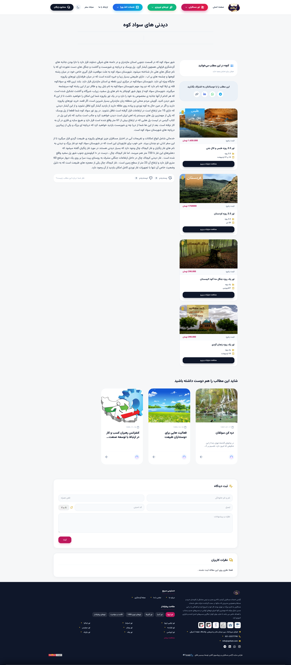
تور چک (129, 632)
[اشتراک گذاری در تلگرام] (220, 94)
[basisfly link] (55, 655)
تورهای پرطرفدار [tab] (99, 614)
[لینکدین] (230, 647)
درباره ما (172, 597)
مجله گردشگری (140, 597)
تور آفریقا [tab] (149, 614)
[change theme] (78, 7)
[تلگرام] (225, 647)
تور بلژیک (87, 632)
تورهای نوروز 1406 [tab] (134, 614)
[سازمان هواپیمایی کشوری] (238, 625)
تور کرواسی (171, 632)
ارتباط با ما (103, 7)
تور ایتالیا (87, 623)
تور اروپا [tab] (170, 614)
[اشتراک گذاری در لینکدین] (205, 94)
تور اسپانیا (128, 623)
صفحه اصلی (218, 7)
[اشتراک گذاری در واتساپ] (212, 94)
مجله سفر (89, 7)
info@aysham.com (230, 641)
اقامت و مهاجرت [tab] (116, 614)
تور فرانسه (171, 627)
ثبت (65, 540)
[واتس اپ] (234, 647)
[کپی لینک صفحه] (197, 94)
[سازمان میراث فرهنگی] (223, 625)
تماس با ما (157, 597)
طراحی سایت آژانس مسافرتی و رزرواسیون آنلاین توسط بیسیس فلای (218, 655)
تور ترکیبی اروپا (169, 623)
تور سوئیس (86, 627)
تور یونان (129, 627)
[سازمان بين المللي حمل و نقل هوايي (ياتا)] (230, 625)
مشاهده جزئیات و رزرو (208, 164)
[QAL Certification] (209, 625)
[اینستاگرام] (239, 647)
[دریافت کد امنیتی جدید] (71, 507)
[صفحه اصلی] (234, 7)
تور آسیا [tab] (160, 614)
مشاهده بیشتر (169, 638)
